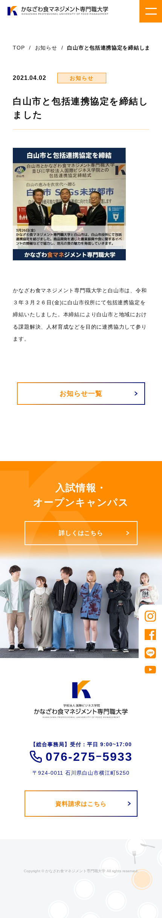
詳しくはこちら (81, 533)
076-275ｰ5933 (89, 757)
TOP (18, 48)
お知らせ (46, 48)
